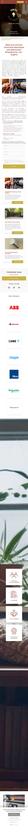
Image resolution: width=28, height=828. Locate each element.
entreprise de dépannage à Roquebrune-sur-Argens (14, 109)
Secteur (6, 37)
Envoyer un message (14, 278)
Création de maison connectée (9, 126)
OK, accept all (14, 814)
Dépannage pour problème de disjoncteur (11, 131)
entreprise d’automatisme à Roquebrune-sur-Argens (14, 103)
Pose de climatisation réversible (11, 252)
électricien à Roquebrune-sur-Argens (14, 60)
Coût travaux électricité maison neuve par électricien (13, 125)
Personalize (14, 822)
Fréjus (5, 137)
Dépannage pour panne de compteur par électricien (13, 130)
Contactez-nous (14, 33)
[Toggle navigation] (26, 2)
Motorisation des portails (12, 222)
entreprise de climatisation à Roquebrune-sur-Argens (14, 115)
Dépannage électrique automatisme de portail (12, 129)
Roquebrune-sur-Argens (13, 37)
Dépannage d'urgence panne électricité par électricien (13, 128)
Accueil (2, 37)
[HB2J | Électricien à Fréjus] (2, 2)
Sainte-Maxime (6, 139)
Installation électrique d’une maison (13, 192)
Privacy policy (14, 824)
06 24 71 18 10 (14, 31)
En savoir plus (17, 202)
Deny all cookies (14, 818)
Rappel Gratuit (20, 1)
